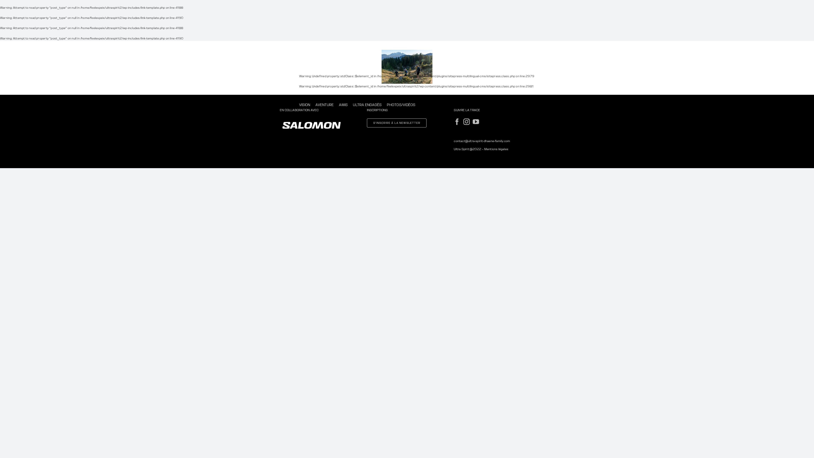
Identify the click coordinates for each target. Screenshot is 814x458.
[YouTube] (476, 122)
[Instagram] (466, 122)
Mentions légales (496, 149)
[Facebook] (457, 122)
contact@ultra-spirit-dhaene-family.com (482, 141)
